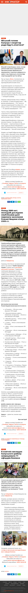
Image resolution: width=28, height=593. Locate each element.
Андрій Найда (9, 197)
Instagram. (23, 183)
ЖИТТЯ (10, 582)
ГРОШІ (19, 582)
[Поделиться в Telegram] (12, 442)
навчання (4, 198)
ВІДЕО (24, 585)
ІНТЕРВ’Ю (19, 585)
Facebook (5, 183)
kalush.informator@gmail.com (16, 187)
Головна (5, 582)
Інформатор (10, 260)
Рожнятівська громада (17, 438)
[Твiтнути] (16, 201)
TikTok (16, 183)
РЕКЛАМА (22, 583)
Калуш (19, 197)
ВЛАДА (15, 582)
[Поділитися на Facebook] (8, 201)
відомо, (18, 169)
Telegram (11, 183)
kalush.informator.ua (9, 590)
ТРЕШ (24, 582)
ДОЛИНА (7, 583)
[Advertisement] (14, 20)
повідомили (9, 494)
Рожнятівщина (5, 440)
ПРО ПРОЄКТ (12, 585)
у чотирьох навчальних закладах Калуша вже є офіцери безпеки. (13, 550)
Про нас (6, 585)
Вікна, (12, 79)
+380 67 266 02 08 (21, 188)
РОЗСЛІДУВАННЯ (14, 583)
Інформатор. (8, 495)
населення (8, 438)
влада (15, 197)
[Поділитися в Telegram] (12, 201)
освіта (9, 198)
